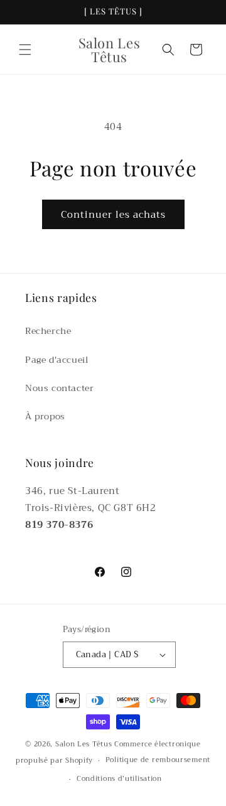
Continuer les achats (113, 215)
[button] (25, 49)
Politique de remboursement (157, 760)
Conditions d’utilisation (119, 779)
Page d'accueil (56, 359)
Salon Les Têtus (83, 744)
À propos (45, 416)
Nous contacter (59, 387)
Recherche (48, 330)
